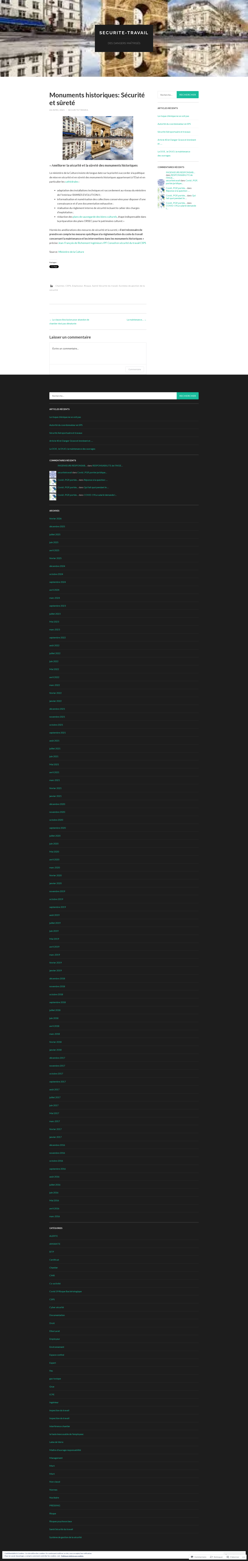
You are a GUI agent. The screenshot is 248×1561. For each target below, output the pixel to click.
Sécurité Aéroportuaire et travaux (174, 131)
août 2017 (54, 1089)
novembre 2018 (57, 986)
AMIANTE (54, 1243)
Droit (52, 1323)
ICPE (51, 1394)
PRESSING (54, 1505)
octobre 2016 (56, 1160)
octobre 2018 (56, 994)
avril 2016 (54, 1208)
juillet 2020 (54, 835)
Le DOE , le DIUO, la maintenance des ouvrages (72, 448)
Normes (53, 1489)
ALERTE (53, 1236)
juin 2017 (53, 1105)
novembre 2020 (57, 811)
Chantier (59, 285)
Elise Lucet (54, 1331)
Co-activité (55, 1283)
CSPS (68, 285)
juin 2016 (53, 1192)
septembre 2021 (57, 732)
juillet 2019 (54, 922)
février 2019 (55, 962)
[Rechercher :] (124, 395)
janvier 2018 (55, 1049)
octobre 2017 (56, 1073)
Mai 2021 (54, 764)
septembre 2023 (57, 605)
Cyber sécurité (56, 1307)
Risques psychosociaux (60, 1521)
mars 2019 (54, 954)
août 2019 (54, 915)
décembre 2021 (57, 708)
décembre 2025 (57, 526)
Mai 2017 (54, 1113)
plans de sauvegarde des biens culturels (95, 216)
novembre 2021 (57, 716)
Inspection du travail (59, 1418)
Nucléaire (54, 1497)
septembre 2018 (57, 1002)
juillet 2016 (54, 1184)
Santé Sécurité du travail (105, 285)
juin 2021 (53, 756)
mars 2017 (54, 1121)
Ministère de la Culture (71, 251)
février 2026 (55, 518)
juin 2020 (53, 843)
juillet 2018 (54, 1010)
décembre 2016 (57, 1145)
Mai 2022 (54, 669)
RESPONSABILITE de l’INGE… (107, 465)
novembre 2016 (57, 1152)
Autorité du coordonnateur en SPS (174, 123)
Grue (51, 1386)
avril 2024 (54, 589)
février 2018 (55, 1041)
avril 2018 (54, 1026)
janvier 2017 (55, 1137)
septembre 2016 (57, 1168)
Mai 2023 (54, 621)
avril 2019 (54, 946)
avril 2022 (54, 677)
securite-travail (124, 32)
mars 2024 (54, 597)
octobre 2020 (56, 819)
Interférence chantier (59, 1426)
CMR (52, 1275)
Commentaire (134, 369)
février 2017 (55, 1129)
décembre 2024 (57, 566)
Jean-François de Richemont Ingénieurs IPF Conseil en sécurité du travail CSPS (102, 242)
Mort (52, 1465)
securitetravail (78, 110)
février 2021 (55, 788)
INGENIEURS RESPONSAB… (180, 172)
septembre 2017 (57, 1081)
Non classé (54, 1481)
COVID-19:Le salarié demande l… (100, 494)
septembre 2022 (57, 637)
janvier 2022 (55, 701)
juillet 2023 (54, 613)
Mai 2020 (54, 851)
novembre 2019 (57, 891)
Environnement (56, 1346)
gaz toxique (55, 1378)
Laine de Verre (56, 1442)
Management (56, 1457)
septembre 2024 (57, 582)
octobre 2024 (56, 574)
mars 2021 (54, 780)
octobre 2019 (56, 899)
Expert (52, 1362)
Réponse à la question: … (178, 190)
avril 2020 (54, 859)
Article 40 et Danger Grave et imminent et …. (71, 440)
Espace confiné (56, 1354)
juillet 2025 (54, 534)
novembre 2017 (57, 1065)
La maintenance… (136, 319)
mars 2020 (54, 867)
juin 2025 (53, 542)
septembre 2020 (57, 827)
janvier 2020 (55, 883)
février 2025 (55, 558)
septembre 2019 (57, 907)
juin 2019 (53, 930)
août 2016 (54, 1176)
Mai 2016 (54, 1200)
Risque (87, 285)
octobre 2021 (56, 724)
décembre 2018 (57, 978)
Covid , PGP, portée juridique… (181, 181)
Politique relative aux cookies (72, 1556)
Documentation (57, 1315)
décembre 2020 (57, 804)
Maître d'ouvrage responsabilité (65, 1450)
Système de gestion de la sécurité (65, 1537)
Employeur (77, 285)
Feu (51, 1370)
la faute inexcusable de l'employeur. (66, 1434)
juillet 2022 (54, 653)
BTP (51, 1251)
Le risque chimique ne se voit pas (173, 116)
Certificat (54, 1259)
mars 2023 (54, 629)
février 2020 (55, 875)
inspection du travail (59, 1410)
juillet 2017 (54, 1097)
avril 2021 (54, 772)
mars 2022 (54, 685)
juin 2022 (53, 661)
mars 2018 (54, 1033)
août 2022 (54, 645)
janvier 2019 (55, 970)
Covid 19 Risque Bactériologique (65, 1291)
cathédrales (71, 181)
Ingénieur (54, 1402)
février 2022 (55, 693)
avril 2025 (54, 550)
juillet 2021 (54, 748)
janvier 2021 (55, 796)
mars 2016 (54, 1216)
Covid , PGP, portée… (176, 188)
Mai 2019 (54, 938)
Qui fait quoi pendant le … (181, 196)
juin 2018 (53, 1018)
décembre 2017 (57, 1057)
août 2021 (54, 740)
